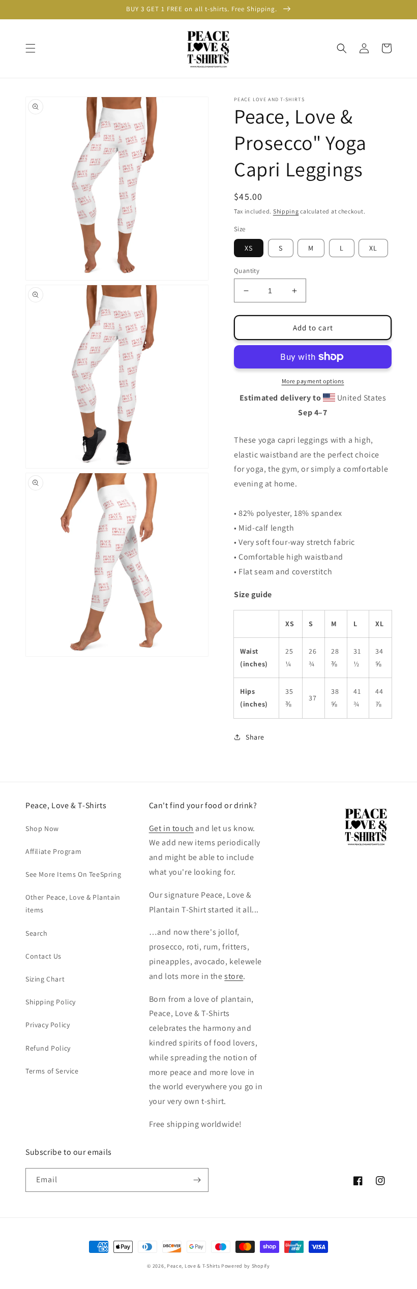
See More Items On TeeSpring (73, 874)
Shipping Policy (50, 1001)
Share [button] (255, 737)
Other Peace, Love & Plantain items (73, 903)
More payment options (313, 381)
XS (249, 248)
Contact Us (43, 956)
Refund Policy (48, 1048)
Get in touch (171, 828)
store (233, 976)
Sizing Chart (45, 979)
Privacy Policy (47, 1024)
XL (373, 248)
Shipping (286, 211)
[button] (30, 48)
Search (36, 933)
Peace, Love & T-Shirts (193, 1266)
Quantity (246, 270)
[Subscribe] (197, 1180)
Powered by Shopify (245, 1266)
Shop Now (42, 828)
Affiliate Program (53, 851)
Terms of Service (52, 1071)
